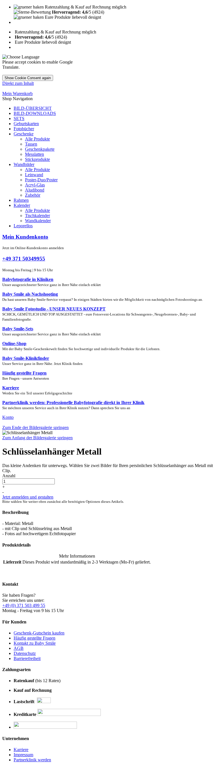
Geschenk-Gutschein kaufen (39, 633)
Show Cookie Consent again (28, 78)
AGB (19, 648)
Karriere (21, 749)
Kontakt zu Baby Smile (35, 643)
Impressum (23, 754)
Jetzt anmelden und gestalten (27, 497)
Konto (8, 417)
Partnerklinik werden (32, 759)
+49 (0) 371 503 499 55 (23, 605)
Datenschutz (25, 653)
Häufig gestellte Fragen (34, 638)
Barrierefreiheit (27, 658)
